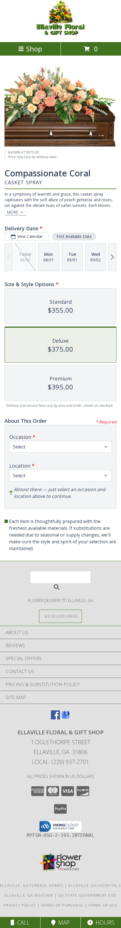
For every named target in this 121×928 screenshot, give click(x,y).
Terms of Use (102, 905)
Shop (34, 48)
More (12, 212)
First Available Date (74, 236)
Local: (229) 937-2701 (60, 762)
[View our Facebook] (55, 717)
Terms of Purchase (62, 905)
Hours (104, 922)
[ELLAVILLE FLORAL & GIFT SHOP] (60, 33)
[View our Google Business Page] (65, 717)
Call (22, 922)
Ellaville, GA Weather (29, 895)
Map (62, 922)
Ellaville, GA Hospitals (94, 885)
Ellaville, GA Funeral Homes (32, 885)
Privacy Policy (20, 905)
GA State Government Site (87, 895)
